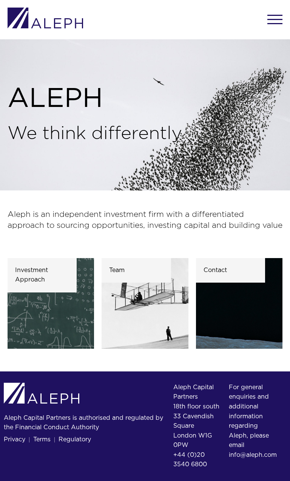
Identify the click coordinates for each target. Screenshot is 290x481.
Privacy (14, 439)
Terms (42, 439)
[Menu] (274, 19)
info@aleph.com (253, 455)
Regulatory (75, 439)
